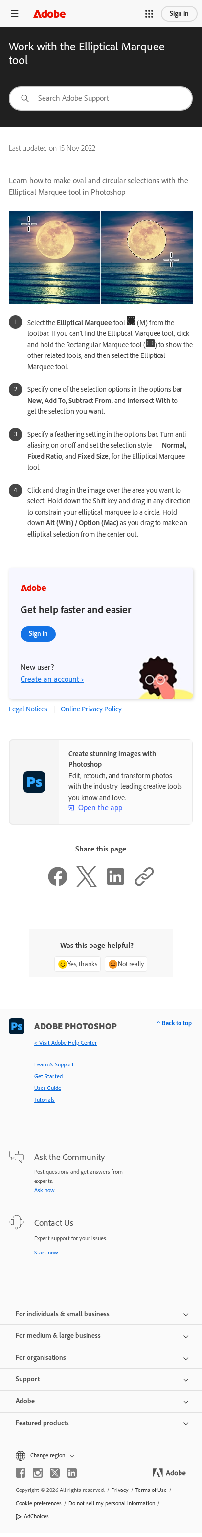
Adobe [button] (25, 1401)
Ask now (44, 1190)
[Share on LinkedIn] (115, 884)
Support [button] (28, 1379)
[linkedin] (72, 1473)
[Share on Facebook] (57, 884)
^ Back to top (174, 1023)
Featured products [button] (42, 1423)
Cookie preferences (39, 1503)
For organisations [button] (41, 1357)
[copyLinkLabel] (144, 884)
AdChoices (36, 1516)
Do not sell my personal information (111, 1503)
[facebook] (20, 1473)
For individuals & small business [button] (63, 1314)
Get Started (48, 1076)
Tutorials (44, 1099)
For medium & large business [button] (58, 1335)
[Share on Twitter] (86, 884)
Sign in (179, 13)
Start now (46, 1252)
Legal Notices (28, 709)
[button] (149, 14)
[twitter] (55, 1473)
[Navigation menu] (14, 13)
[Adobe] (49, 13)
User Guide (47, 1088)
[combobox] (101, 98)
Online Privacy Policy (91, 709)
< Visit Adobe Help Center (65, 1043)
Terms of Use (151, 1490)
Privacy (120, 1490)
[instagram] (38, 1473)
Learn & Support (54, 1064)
